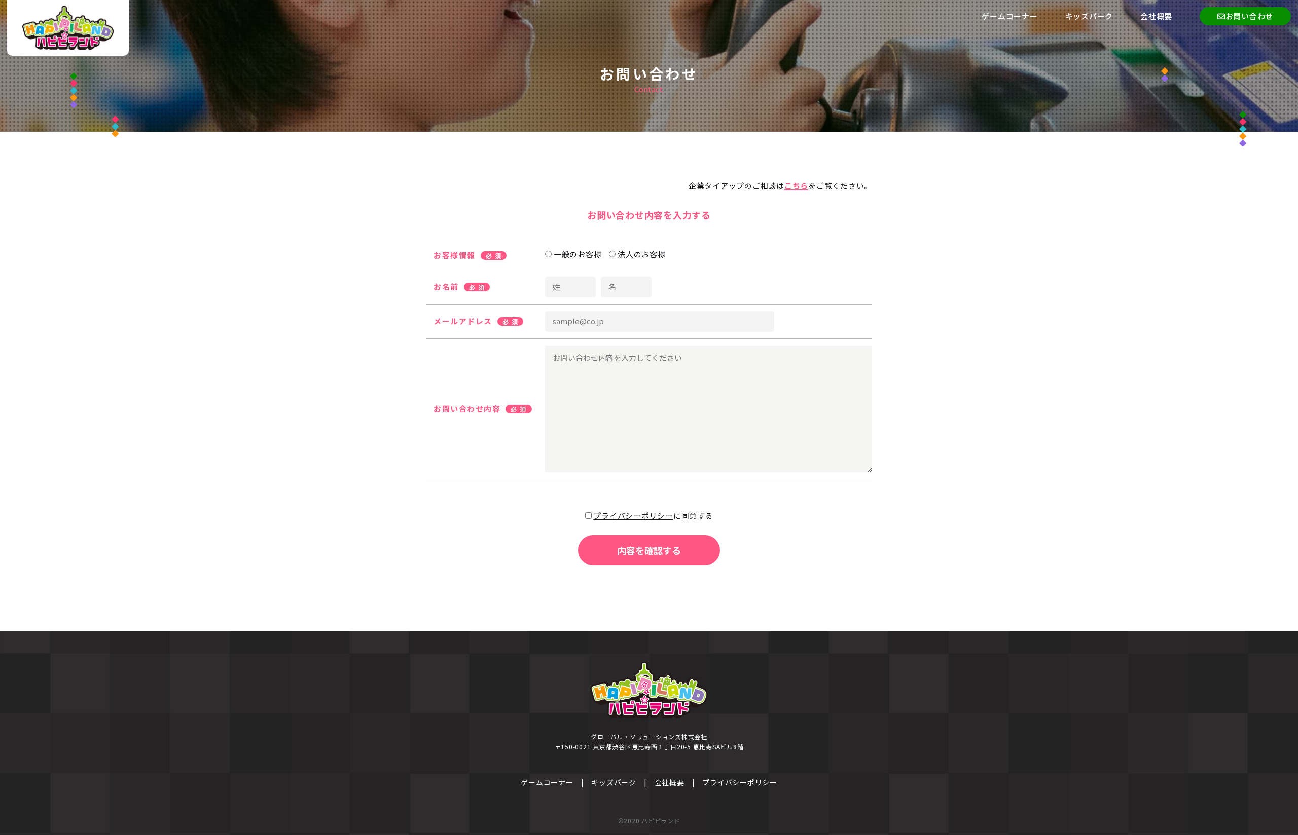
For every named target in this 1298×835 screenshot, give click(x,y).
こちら (796, 185)
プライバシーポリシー (633, 515)
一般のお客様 (576, 254)
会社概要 (1156, 16)
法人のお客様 (640, 254)
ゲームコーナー (1009, 16)
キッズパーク (1089, 16)
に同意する (653, 515)
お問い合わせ (1249, 16)
